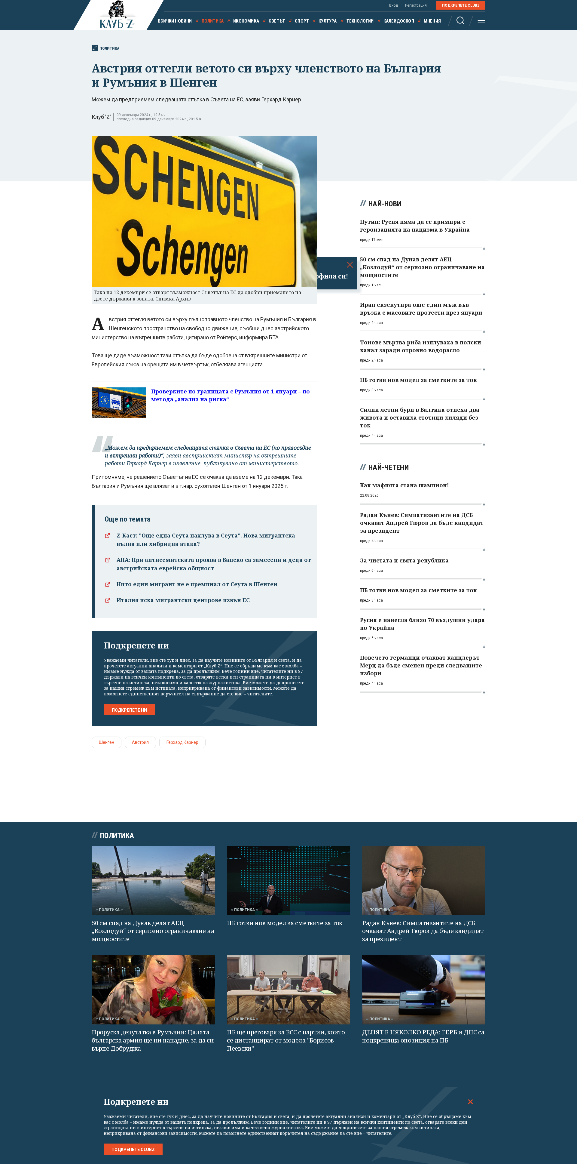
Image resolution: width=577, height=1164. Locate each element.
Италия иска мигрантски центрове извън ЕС (183, 600)
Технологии (360, 21)
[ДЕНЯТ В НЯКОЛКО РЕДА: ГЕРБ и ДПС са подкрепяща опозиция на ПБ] (423, 990)
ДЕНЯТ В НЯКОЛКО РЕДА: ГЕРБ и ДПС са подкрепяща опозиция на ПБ (423, 1036)
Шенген (106, 742)
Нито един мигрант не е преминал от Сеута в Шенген (197, 584)
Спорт (302, 21)
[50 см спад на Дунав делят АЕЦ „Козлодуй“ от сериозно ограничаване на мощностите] (153, 880)
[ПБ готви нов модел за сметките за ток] (288, 880)
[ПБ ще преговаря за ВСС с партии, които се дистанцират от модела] (288, 990)
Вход (393, 5)
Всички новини (175, 21)
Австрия (140, 742)
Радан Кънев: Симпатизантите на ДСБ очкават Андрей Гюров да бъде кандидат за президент (423, 931)
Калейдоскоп (398, 21)
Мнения (432, 21)
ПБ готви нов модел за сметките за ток (284, 923)
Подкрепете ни (129, 710)
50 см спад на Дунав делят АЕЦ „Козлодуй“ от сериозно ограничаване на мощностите (153, 931)
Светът (277, 21)
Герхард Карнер (182, 742)
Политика (213, 21)
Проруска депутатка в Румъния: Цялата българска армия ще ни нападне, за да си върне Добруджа (153, 1040)
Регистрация (416, 5)
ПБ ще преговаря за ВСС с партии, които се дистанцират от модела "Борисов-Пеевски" (286, 1040)
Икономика (246, 21)
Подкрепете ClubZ (461, 5)
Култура (328, 21)
